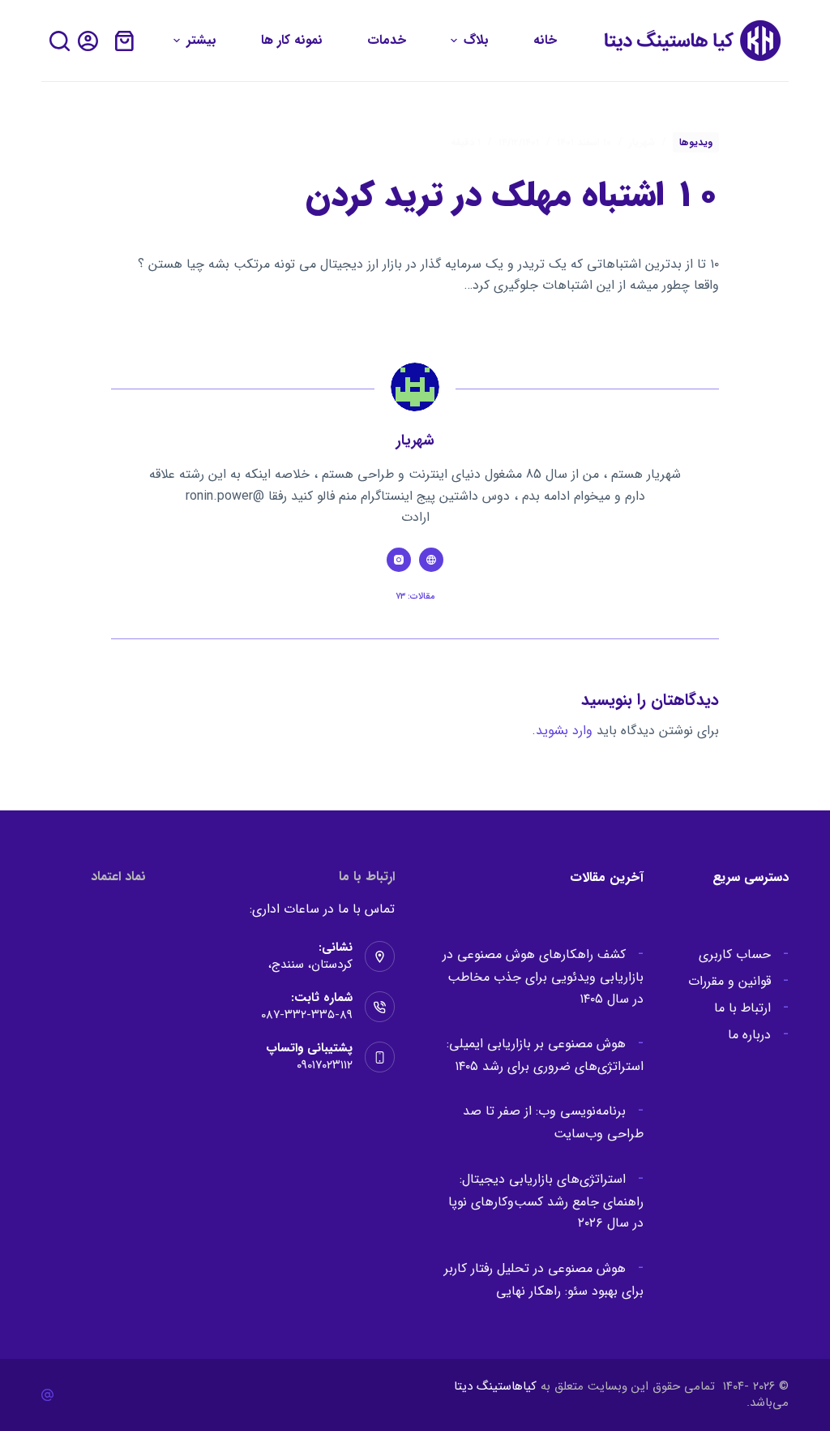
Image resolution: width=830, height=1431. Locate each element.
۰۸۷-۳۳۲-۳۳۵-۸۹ (307, 1015)
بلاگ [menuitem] (476, 40)
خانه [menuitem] (545, 40)
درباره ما (749, 1035)
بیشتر (201, 40)
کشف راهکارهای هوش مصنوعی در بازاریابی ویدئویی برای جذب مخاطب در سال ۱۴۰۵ (543, 976)
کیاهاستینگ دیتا (495, 1386)
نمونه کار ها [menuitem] (292, 40)
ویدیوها (695, 142)
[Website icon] (431, 560)
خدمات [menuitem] (386, 40)
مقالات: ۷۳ (415, 597)
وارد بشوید (564, 730)
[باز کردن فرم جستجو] (59, 41)
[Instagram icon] (399, 560)
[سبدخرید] (124, 41)
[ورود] (88, 41)
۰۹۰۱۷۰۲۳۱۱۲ (325, 1065)
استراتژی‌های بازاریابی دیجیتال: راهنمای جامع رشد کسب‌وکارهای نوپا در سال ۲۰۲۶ (546, 1201)
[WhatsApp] (47, 1395)
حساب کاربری (735, 954)
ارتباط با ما (742, 1008)
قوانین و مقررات (729, 981)
